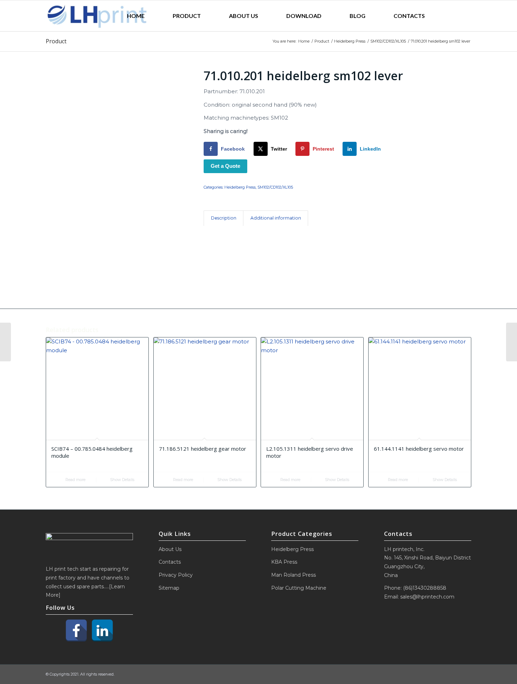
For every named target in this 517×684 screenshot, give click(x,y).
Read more (74, 479)
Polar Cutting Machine (298, 588)
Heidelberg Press (240, 187)
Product (56, 41)
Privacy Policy (176, 575)
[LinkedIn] (102, 630)
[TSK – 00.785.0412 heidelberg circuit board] (511, 342)
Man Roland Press (293, 575)
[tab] (223, 218)
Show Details (121, 479)
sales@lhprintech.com (427, 597)
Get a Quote (225, 166)
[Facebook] (76, 630)
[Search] (455, 15)
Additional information (275, 218)
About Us (170, 549)
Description (223, 218)
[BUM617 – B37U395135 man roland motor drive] (5, 342)
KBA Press (284, 562)
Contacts (170, 562)
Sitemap (169, 588)
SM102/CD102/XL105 (275, 187)
